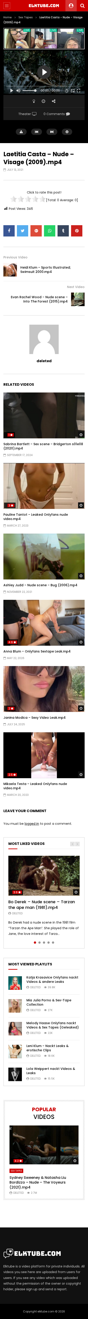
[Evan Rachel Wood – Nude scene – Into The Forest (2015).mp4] (78, 299)
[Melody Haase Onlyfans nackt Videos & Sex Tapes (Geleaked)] (15, 1028)
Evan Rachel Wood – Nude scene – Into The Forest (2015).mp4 (39, 299)
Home (7, 17)
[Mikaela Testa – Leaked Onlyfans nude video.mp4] (44, 755)
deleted (44, 361)
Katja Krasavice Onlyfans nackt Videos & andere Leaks (52, 979)
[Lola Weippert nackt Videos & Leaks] (15, 1074)
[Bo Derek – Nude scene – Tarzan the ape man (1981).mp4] (44, 876)
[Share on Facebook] (9, 230)
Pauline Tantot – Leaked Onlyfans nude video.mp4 (35, 516)
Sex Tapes (26, 17)
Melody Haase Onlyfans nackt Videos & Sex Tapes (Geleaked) (52, 1025)
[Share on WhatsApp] (49, 230)
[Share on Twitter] (22, 230)
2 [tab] (39, 942)
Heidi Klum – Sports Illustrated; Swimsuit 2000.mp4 (45, 269)
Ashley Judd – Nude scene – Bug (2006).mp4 (40, 585)
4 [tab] (48, 942)
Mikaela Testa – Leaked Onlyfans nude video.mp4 (35, 786)
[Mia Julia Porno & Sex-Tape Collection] (15, 1006)
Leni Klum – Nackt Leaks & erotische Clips (47, 1048)
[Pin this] (76, 230)
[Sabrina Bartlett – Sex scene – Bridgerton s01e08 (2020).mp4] (44, 415)
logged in (32, 823)
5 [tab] (53, 942)
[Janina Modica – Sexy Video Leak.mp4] (44, 689)
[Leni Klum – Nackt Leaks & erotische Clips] (15, 1051)
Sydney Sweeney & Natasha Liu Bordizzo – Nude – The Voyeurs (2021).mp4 (37, 1182)
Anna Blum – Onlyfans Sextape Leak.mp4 (37, 651)
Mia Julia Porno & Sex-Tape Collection (48, 1002)
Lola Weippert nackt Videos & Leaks (50, 1070)
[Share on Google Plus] (36, 230)
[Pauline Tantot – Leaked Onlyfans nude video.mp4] (44, 486)
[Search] (82, 5)
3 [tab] (44, 942)
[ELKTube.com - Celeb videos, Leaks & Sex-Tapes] (44, 5)
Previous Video (15, 257)
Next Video (76, 287)
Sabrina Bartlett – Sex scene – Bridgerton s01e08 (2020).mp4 (43, 446)
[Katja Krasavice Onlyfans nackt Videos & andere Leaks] (15, 983)
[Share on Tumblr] (63, 230)
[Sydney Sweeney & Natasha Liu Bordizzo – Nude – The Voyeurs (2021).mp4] (44, 1144)
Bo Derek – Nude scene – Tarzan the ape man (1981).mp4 (41, 904)
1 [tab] (35, 942)
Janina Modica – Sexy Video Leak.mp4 (34, 717)
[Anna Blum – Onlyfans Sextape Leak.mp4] (44, 623)
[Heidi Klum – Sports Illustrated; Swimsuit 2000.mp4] (10, 270)
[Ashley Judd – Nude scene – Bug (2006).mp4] (44, 556)
